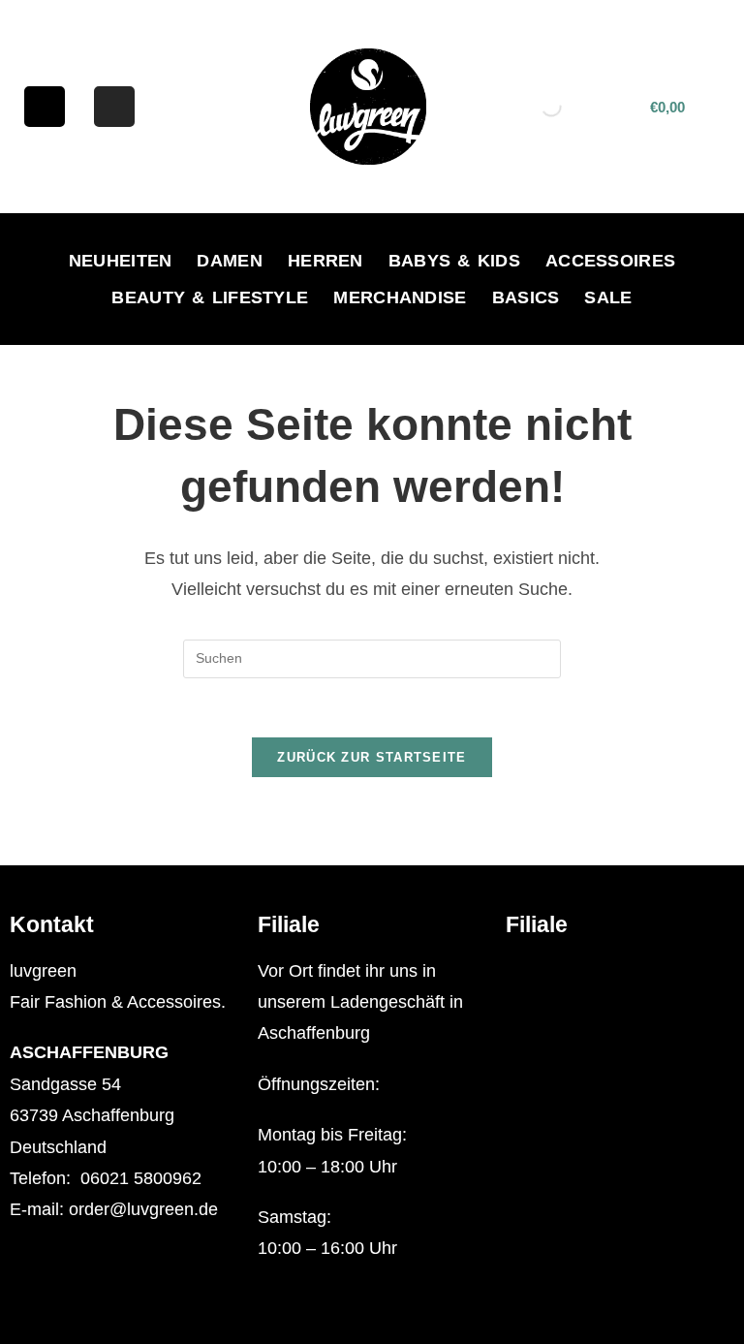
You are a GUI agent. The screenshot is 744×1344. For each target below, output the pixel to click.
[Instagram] (114, 106)
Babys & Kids (454, 260)
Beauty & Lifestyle (209, 297)
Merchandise (399, 297)
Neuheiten (120, 260)
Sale (608, 297)
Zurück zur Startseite (371, 757)
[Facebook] (44, 106)
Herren (325, 260)
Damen (230, 260)
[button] (620, 971)
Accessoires (610, 260)
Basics (526, 297)
